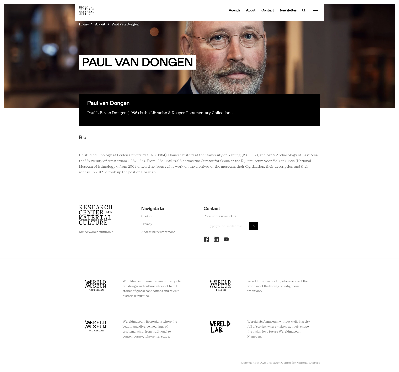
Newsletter (288, 10)
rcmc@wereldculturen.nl (96, 232)
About (251, 10)
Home (84, 24)
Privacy (146, 224)
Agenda (234, 10)
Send (253, 226)
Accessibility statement (158, 232)
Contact (267, 10)
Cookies (147, 216)
